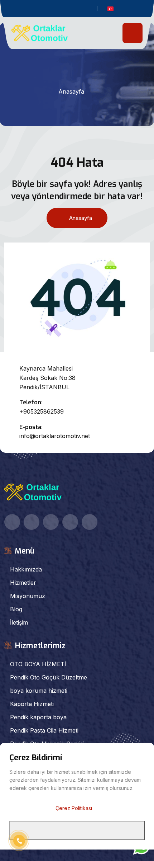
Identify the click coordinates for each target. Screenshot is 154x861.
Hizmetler (23, 582)
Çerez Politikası (74, 808)
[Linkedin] (64, 9)
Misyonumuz (27, 595)
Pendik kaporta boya (38, 717)
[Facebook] (42, 9)
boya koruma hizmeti (38, 690)
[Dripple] (85, 9)
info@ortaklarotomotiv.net (54, 435)
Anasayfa (71, 91)
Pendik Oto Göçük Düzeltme (48, 677)
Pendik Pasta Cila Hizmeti (44, 730)
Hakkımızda (26, 569)
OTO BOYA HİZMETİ (38, 664)
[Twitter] (53, 9)
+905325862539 (41, 411)
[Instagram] (75, 9)
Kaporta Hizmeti (32, 703)
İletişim (19, 622)
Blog (16, 609)
